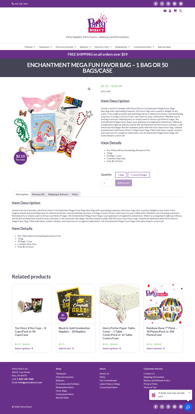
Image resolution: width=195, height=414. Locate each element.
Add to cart (123, 182)
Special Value (164, 46)
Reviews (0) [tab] (38, 194)
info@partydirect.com (30, 382)
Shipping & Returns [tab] (58, 194)
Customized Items (142, 46)
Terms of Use (150, 387)
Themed (28, 46)
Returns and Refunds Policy (157, 380)
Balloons (84, 46)
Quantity (106, 174)
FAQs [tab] (75, 194)
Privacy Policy (151, 383)
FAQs (102, 377)
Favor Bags (61, 390)
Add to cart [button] (65, 348)
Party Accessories (64, 46)
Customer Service (153, 368)
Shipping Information (154, 377)
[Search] (180, 10)
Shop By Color (102, 46)
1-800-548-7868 (25, 379)
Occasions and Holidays (67, 383)
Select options (22, 348)
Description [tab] (22, 194)
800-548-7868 (21, 4)
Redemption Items (65, 387)
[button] (89, 89)
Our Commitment (108, 380)
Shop (58, 368)
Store (103, 368)
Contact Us (149, 373)
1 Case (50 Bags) (139, 174)
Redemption (121, 46)
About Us (104, 373)
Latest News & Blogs (110, 383)
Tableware (44, 46)
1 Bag (121, 174)
